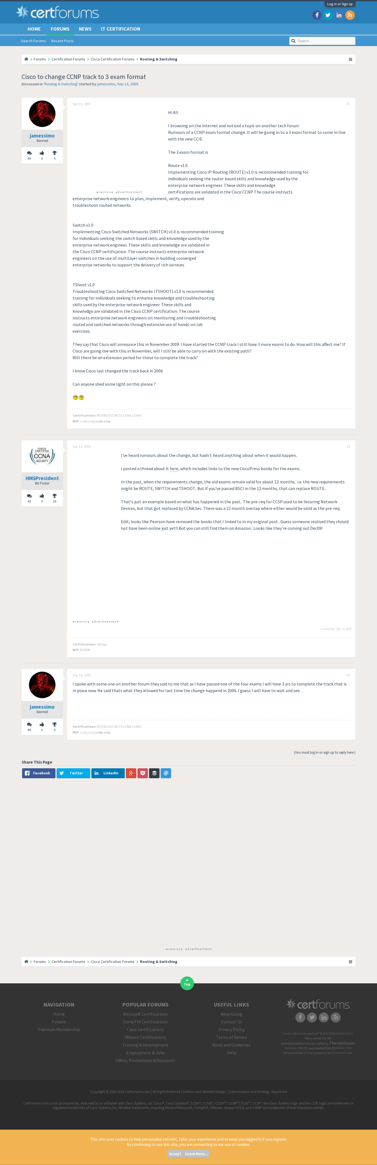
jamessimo (106, 83)
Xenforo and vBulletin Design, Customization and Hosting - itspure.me (235, 1091)
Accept (175, 1153)
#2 (348, 446)
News (85, 29)
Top (187, 984)
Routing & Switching (60, 83)
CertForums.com (341, 1053)
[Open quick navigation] (351, 59)
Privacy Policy (232, 1029)
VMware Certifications (145, 1037)
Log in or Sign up (340, 4)
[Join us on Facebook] (316, 14)
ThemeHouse (341, 1043)
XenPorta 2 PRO (294, 1048)
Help (231, 1052)
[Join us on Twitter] (327, 14)
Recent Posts (62, 40)
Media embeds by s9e (318, 1038)
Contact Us (231, 1021)
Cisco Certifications (145, 1029)
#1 (348, 104)
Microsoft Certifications (145, 1014)
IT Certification (120, 29)
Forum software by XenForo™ (317, 1034)
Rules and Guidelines (231, 1045)
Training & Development (145, 1045)
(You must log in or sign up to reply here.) (324, 752)
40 (29, 501)
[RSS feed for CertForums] (349, 14)
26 (54, 501)
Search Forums (33, 40)
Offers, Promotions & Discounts (145, 1060)
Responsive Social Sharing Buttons (305, 1053)
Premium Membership (59, 1029)
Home (34, 29)
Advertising (231, 1014)
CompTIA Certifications (145, 1021)
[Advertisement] (119, 147)
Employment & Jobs (145, 1052)
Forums (60, 29)
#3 (348, 675)
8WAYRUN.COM (341, 1048)
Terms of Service (231, 1037)
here (174, 468)
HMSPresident (42, 478)
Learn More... (196, 1153)
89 (29, 158)
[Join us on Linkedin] (338, 14)
